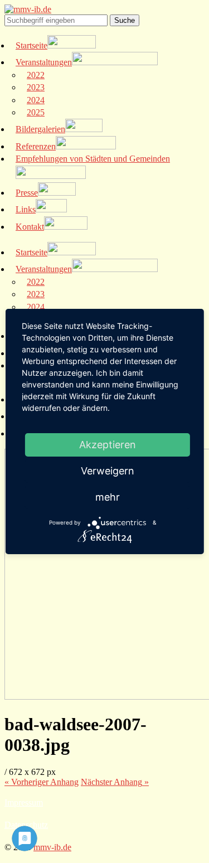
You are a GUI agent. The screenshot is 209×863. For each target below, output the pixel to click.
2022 (36, 75)
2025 (36, 112)
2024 (36, 100)
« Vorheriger (41, 782)
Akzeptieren (107, 444)
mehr (107, 497)
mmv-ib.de (52, 847)
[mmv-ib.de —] (27, 9)
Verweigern (107, 471)
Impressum (23, 802)
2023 (36, 87)
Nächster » (115, 782)
